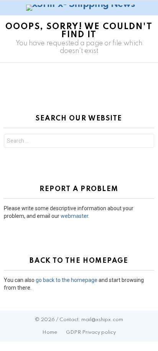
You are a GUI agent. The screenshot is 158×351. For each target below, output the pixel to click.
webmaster (74, 216)
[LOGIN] (149, 7)
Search (146, 142)
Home (49, 332)
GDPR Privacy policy (91, 332)
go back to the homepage (66, 280)
